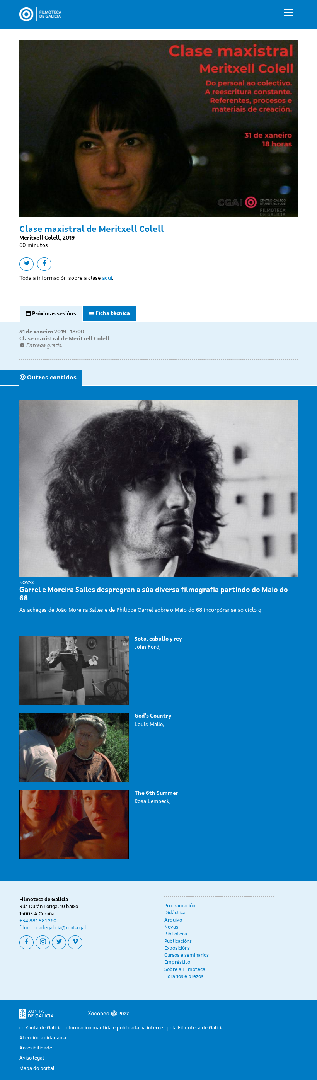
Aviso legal (31, 1058)
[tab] (50, 314)
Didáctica (175, 912)
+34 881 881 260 (37, 921)
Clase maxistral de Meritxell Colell (64, 339)
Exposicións (177, 948)
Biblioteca (175, 934)
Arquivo (173, 920)
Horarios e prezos (183, 976)
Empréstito (177, 962)
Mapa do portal (37, 1068)
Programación (179, 905)
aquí (107, 278)
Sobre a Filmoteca (184, 969)
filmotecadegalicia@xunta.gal (52, 927)
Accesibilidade (35, 1048)
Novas (171, 927)
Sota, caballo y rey (158, 639)
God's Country (153, 716)
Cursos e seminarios (186, 955)
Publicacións (178, 941)
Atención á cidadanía (42, 1038)
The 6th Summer (156, 793)
